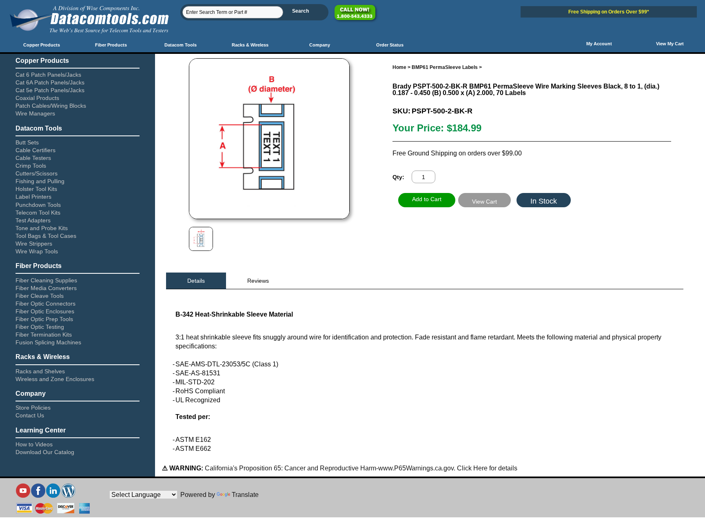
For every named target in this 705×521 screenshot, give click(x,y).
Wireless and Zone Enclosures (55, 379)
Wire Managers (35, 113)
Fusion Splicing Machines (48, 342)
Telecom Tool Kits (38, 212)
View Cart (484, 201)
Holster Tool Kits (36, 189)
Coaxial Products (37, 98)
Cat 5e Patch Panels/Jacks (50, 90)
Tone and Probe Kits (42, 228)
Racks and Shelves (40, 371)
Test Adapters (33, 220)
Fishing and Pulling (40, 181)
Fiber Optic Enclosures (45, 311)
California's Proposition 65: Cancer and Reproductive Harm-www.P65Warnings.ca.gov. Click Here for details (360, 468)
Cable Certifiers (35, 150)
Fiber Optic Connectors (45, 303)
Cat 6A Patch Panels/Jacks (50, 82)
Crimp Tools (31, 165)
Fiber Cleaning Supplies (46, 280)
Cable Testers (33, 158)
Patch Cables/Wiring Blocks (51, 105)
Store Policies (33, 407)
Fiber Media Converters (46, 288)
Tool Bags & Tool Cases (46, 236)
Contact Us (30, 415)
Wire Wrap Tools (37, 251)
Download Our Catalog (45, 452)
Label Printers (33, 196)
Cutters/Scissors (37, 173)
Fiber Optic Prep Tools (44, 319)
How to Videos (34, 444)
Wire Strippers (34, 243)
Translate (245, 494)
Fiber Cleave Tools (40, 296)
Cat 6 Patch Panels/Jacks (48, 74)
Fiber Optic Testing (40, 327)
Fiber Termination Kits (44, 334)
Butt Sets (27, 142)
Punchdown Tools (38, 205)
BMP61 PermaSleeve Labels (445, 67)
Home (399, 67)
